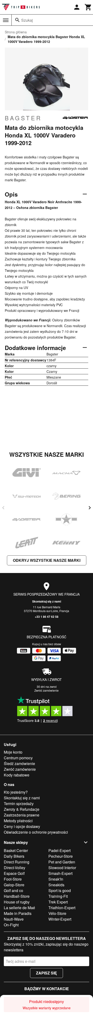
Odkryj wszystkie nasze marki (46, 560)
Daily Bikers (14, 856)
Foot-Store (13, 879)
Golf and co (13, 890)
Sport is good (59, 890)
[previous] (3, 507)
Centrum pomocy (18, 757)
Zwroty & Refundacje (21, 809)
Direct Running (16, 862)
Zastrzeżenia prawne (21, 815)
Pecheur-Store (60, 856)
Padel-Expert (59, 850)
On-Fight (11, 925)
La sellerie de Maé (19, 907)
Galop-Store (14, 884)
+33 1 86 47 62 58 (46, 616)
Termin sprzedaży (19, 803)
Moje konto (13, 752)
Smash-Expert (60, 873)
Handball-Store (17, 896)
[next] (89, 507)
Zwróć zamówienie (46, 690)
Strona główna (16, 32)
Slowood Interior (62, 867)
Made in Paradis (17, 913)
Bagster (23, 118)
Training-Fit (58, 896)
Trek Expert (58, 902)
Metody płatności (18, 820)
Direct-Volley (14, 867)
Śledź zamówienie (19, 763)
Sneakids (56, 884)
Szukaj (27, 20)
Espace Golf (14, 873)
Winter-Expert (59, 919)
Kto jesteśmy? (16, 792)
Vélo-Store (57, 913)
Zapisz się (46, 973)
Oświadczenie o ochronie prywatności (36, 832)
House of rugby (17, 902)
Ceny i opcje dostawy (22, 826)
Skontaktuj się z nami (46, 601)
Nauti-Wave (14, 919)
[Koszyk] (88, 7)
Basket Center (16, 850)
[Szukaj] (17, 20)
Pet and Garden (61, 862)
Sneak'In (55, 879)
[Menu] (5, 20)
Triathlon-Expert (61, 907)
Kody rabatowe (16, 775)
